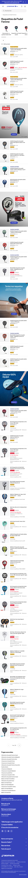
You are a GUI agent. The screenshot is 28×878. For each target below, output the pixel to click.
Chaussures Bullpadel (6, 769)
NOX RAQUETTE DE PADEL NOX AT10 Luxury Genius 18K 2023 (17, 716)
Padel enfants (4, 767)
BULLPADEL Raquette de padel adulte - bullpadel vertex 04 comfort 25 (17, 336)
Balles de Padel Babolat (7, 788)
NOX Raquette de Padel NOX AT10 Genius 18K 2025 (18, 422)
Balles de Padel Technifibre (8, 778)
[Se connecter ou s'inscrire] (21, 6)
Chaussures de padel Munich (8, 790)
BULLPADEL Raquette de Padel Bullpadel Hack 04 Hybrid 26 (17, 664)
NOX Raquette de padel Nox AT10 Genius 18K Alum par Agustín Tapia (18, 574)
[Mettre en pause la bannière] (23, 2)
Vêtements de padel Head (7, 780)
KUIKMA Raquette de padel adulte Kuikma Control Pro (18, 359)
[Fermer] (25, 2)
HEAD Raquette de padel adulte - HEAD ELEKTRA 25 (18, 180)
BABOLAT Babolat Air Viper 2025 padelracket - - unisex (18, 495)
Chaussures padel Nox (6, 772)
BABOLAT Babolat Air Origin (17, 689)
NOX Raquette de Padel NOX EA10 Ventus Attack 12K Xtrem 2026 (18, 587)
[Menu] (3, 6)
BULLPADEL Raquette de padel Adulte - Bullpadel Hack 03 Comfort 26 (17, 269)
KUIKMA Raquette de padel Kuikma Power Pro (16, 436)
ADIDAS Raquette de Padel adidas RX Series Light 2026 (18, 535)
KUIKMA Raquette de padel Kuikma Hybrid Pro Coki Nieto (17, 154)
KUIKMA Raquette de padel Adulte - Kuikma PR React (18, 257)
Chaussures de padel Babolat (8, 770)
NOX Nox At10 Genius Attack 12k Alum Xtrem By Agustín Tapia (18, 632)
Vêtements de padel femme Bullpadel (10, 757)
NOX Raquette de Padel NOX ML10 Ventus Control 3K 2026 (18, 602)
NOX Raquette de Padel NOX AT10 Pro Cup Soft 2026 (18, 728)
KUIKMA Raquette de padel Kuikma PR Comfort (16, 62)
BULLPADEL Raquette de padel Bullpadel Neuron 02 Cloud (17, 703)
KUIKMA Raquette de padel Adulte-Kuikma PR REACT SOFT (17, 169)
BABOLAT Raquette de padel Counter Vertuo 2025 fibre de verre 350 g (18, 548)
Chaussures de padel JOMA (8, 774)
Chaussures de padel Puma (8, 761)
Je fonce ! (14, 134)
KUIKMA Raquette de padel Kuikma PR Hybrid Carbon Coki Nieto (17, 142)
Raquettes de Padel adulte (16, 34)
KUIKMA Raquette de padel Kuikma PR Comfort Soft (16, 92)
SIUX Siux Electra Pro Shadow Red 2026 (18, 508)
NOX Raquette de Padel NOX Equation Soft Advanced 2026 (17, 468)
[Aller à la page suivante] (19, 745)
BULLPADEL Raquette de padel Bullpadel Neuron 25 (17, 482)
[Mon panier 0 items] (25, 6)
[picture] (4, 50)
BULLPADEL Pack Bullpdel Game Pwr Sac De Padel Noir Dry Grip (17, 677)
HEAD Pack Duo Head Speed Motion (17, 620)
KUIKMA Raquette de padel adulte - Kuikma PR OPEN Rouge (18, 79)
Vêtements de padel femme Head (9, 755)
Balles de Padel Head (6, 782)
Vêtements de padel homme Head (9, 776)
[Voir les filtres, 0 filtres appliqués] (3, 40)
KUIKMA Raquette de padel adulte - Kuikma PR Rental (18, 321)
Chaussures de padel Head (7, 763)
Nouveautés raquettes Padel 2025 (6, 34)
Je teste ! (14, 313)
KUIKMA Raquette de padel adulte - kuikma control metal (18, 231)
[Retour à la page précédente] (8, 745)
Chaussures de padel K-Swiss (8, 786)
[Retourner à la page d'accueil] (12, 6)
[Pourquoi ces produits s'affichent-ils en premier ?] (2, 44)
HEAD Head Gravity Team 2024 (17, 521)
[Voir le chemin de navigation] (1, 14)
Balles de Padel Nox (6, 792)
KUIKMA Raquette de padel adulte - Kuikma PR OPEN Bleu (18, 49)
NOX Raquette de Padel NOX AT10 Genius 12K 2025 (18, 449)
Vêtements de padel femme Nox (9, 759)
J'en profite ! (14, 222)
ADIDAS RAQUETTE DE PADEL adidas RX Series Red (17, 561)
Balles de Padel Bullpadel (7, 784)
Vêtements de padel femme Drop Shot (10, 765)
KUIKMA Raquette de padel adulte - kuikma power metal (18, 411)
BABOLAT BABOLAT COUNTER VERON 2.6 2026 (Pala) (17, 651)
